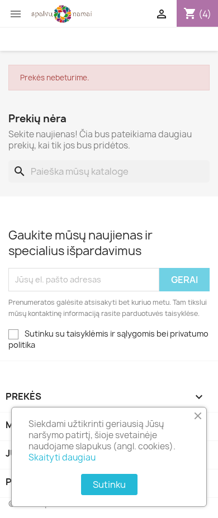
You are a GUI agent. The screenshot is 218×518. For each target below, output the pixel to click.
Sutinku (109, 484)
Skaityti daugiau (62, 457)
